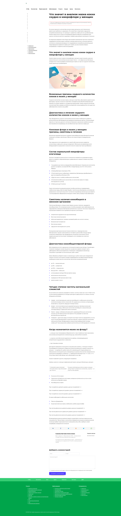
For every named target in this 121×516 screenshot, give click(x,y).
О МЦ (27, 9)
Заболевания (53, 9)
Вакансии (64, 479)
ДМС (83, 479)
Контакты (77, 9)
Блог (47, 479)
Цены (71, 9)
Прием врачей (43, 9)
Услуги (60, 9)
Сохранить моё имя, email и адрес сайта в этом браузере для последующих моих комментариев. (71, 470)
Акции (66, 9)
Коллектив (34, 9)
